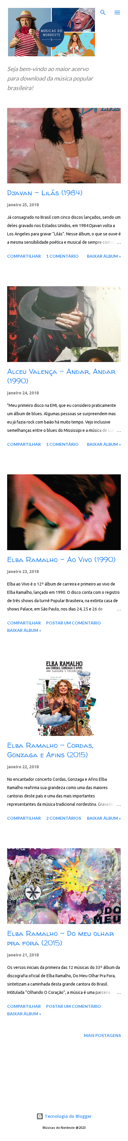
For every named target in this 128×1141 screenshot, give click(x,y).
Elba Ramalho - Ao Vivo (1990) (61, 559)
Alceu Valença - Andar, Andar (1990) (61, 376)
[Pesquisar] (103, 10)
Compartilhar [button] (24, 256)
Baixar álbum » (104, 256)
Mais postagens (102, 1035)
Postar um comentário (73, 622)
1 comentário (62, 256)
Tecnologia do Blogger (67, 1116)
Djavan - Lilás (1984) (44, 193)
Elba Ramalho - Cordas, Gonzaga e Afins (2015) (50, 750)
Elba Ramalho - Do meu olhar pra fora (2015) (60, 938)
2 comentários (63, 818)
